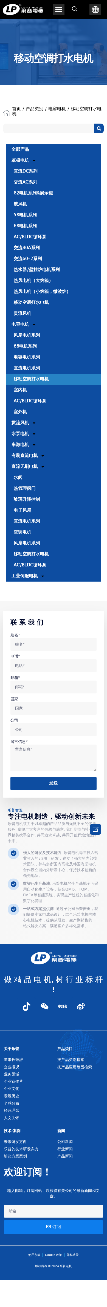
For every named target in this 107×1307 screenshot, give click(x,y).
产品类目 (65, 1049)
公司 (14, 720)
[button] (58, 9)
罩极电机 (20, 160)
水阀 (18, 477)
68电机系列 (25, 226)
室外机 (20, 412)
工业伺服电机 (25, 576)
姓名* (15, 635)
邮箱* (15, 677)
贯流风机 (22, 313)
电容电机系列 (27, 357)
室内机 (20, 390)
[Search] (99, 128)
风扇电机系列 (27, 335)
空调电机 (22, 532)
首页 (16, 109)
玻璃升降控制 (27, 499)
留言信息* (19, 741)
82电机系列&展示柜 (33, 193)
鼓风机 (20, 204)
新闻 (61, 1131)
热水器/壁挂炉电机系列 (37, 270)
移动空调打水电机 (31, 303)
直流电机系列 (27, 368)
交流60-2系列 (28, 259)
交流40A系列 (27, 248)
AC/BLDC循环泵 (30, 237)
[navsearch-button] (74, 9)
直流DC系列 (26, 171)
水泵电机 (20, 434)
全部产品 (20, 149)
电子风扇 (22, 510)
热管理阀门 (25, 488)
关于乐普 (11, 1049)
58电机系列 (25, 215)
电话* (15, 656)
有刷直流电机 (25, 456)
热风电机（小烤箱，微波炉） (42, 292)
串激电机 (20, 445)
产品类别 (34, 109)
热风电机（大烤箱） (33, 281)
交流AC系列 (25, 182)
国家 (14, 699)
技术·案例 (12, 1131)
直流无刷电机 (25, 467)
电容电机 (57, 109)
